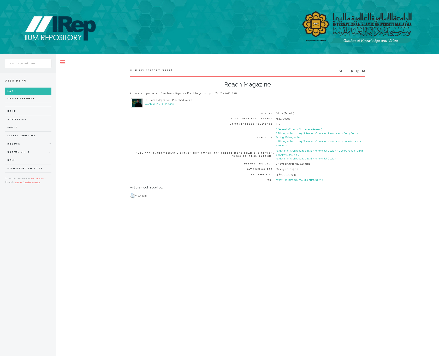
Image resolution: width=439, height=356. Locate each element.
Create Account (21, 98)
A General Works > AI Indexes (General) (299, 129)
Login (12, 91)
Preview (169, 104)
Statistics (16, 119)
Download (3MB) (153, 104)
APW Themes (37, 178)
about (12, 127)
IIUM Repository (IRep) (151, 70)
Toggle (62, 62)
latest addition (21, 136)
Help (11, 160)
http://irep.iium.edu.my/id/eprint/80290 (299, 180)
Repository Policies (25, 168)
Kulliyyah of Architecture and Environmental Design (306, 158)
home (11, 111)
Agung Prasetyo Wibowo (27, 182)
